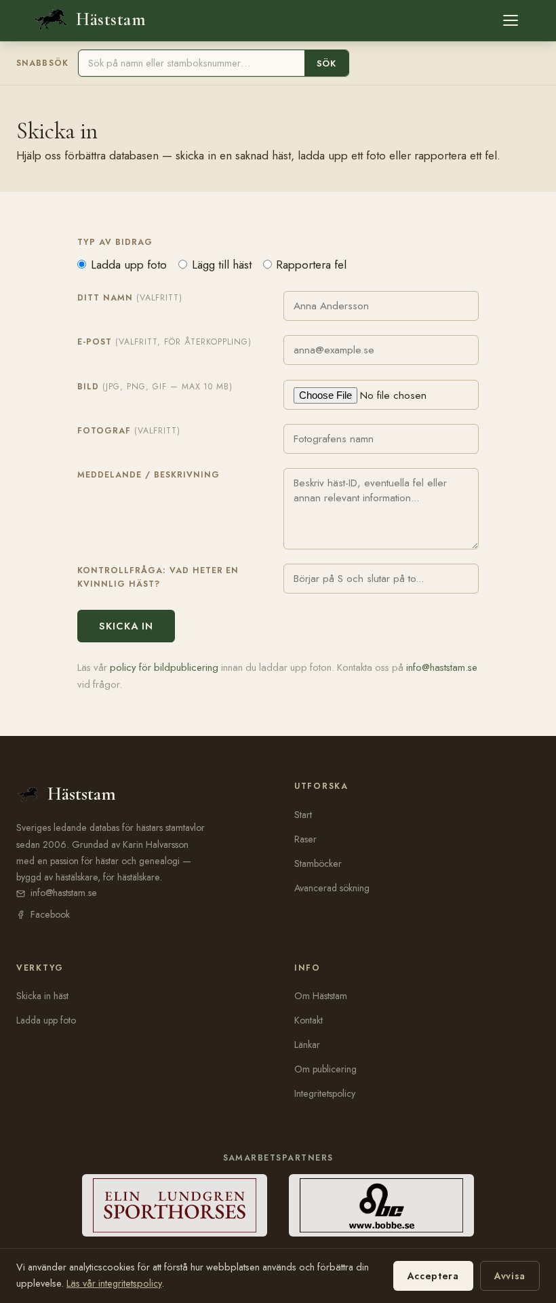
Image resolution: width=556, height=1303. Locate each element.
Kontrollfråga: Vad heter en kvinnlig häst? (158, 577)
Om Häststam (320, 996)
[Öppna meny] (510, 20)
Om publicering (325, 1069)
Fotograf (128, 431)
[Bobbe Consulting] (381, 1205)
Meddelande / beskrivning (148, 475)
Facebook (50, 914)
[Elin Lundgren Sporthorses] (174, 1205)
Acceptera (433, 1276)
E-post (164, 342)
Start (303, 814)
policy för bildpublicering (164, 667)
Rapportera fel (311, 264)
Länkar (307, 1044)
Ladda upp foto (129, 264)
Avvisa (509, 1276)
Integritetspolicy (324, 1093)
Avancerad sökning (332, 888)
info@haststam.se (441, 667)
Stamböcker (318, 863)
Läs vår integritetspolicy (113, 1283)
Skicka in (126, 626)
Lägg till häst (222, 264)
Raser (305, 839)
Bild (155, 387)
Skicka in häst (42, 996)
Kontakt (308, 1020)
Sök (326, 63)
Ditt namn (129, 298)
